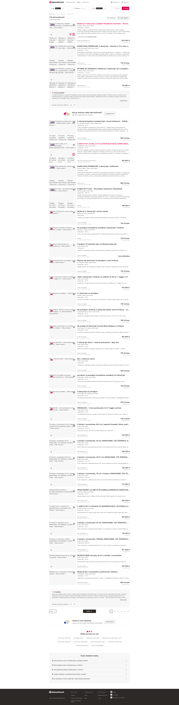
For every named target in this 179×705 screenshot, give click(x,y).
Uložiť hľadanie (124, 18)
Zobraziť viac (123, 100)
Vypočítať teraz (110, 113)
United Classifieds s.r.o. (60, 698)
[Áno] (71, 105)
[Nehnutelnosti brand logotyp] (56, 2)
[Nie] (74, 105)
